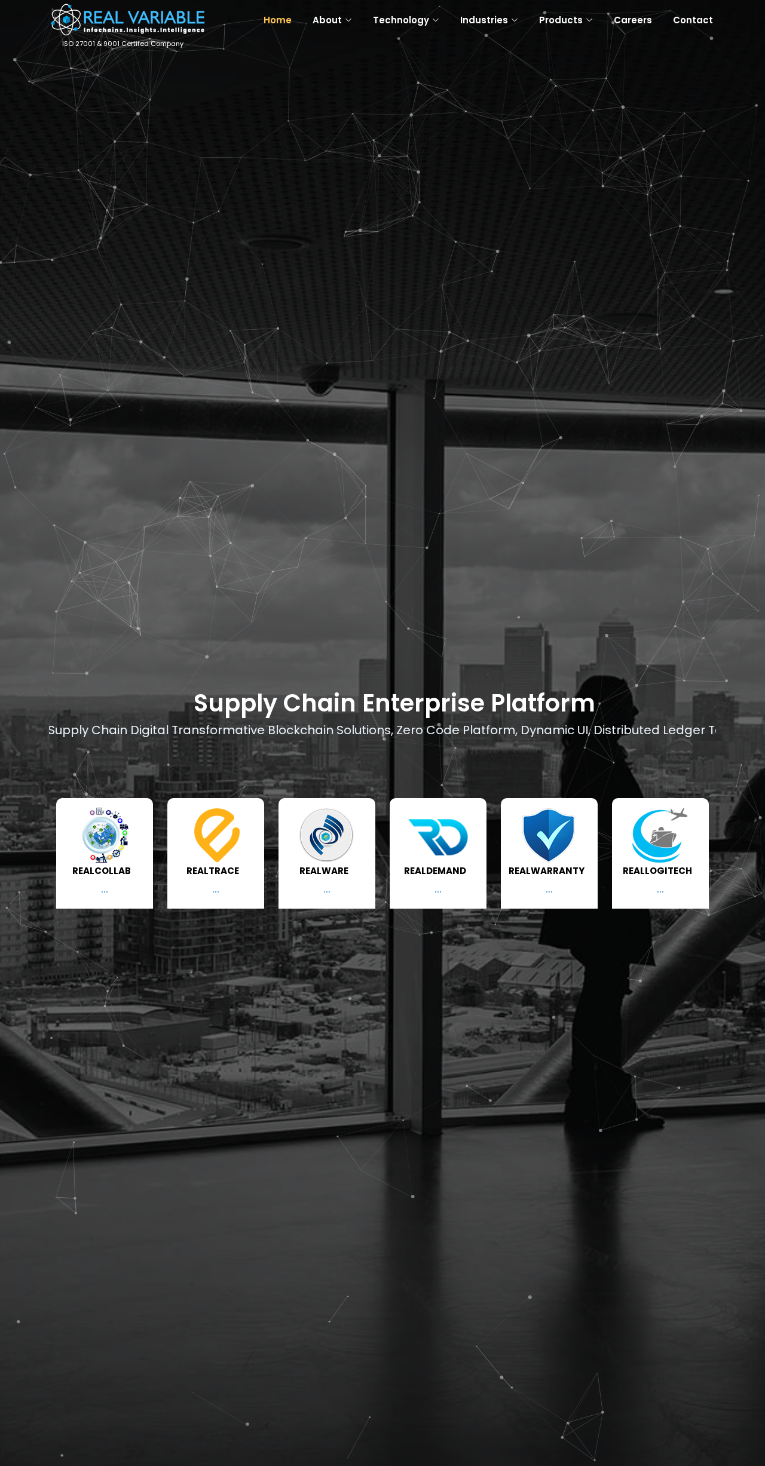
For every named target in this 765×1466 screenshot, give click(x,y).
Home (278, 20)
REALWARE (323, 870)
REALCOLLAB (101, 870)
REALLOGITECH (657, 870)
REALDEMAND (435, 870)
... (104, 889)
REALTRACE (212, 870)
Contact (693, 20)
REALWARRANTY (547, 870)
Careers (633, 20)
